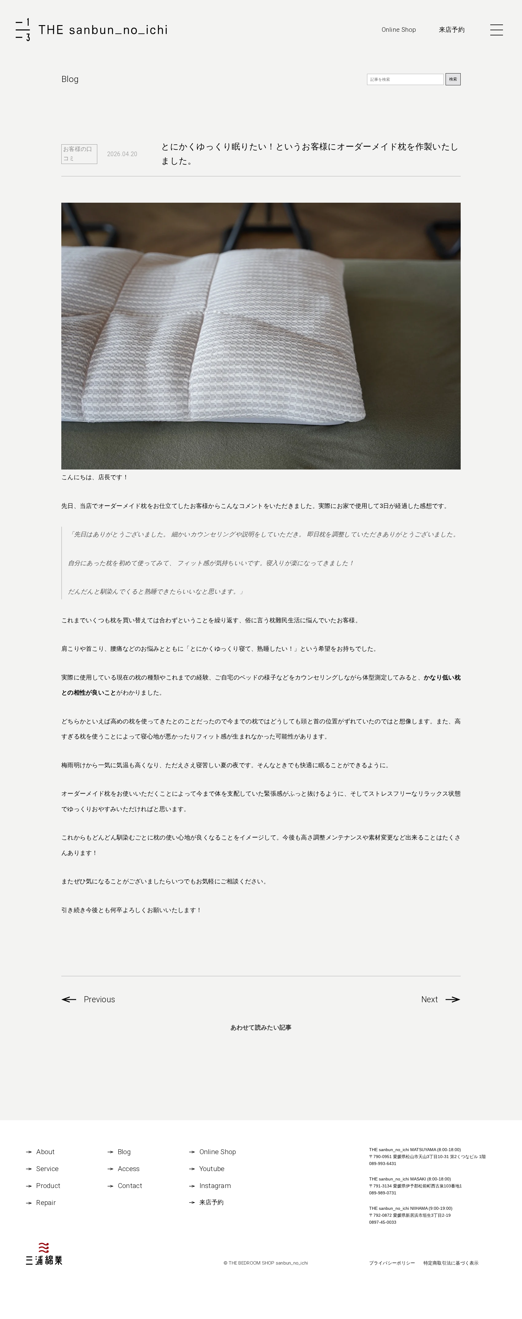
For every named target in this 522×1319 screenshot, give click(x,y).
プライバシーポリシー (392, 1262)
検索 (453, 79)
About (45, 1152)
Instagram (215, 1186)
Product (48, 1186)
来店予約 (452, 29)
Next (429, 999)
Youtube (212, 1169)
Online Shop (399, 29)
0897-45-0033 (382, 1222)
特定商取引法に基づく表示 (451, 1262)
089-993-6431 (382, 1163)
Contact (130, 1186)
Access (129, 1169)
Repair (46, 1203)
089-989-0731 (382, 1192)
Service (47, 1169)
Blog (124, 1152)
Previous (99, 999)
